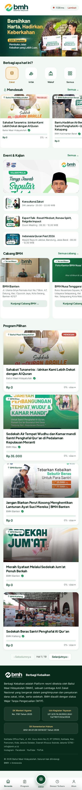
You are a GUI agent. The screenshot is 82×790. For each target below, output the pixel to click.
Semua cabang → (68, 253)
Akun (73, 786)
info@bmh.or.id (11, 746)
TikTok (40, 750)
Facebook (20, 750)
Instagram (9, 750)
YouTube (31, 750)
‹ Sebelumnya (22, 656)
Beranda (8, 786)
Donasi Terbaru (57, 786)
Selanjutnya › (60, 656)
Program (24, 786)
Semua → (73, 89)
